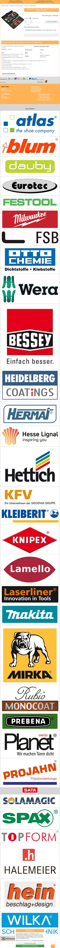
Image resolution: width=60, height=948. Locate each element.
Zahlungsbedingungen (36, 89)
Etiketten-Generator (35, 91)
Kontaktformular (5, 98)
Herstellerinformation (8, 73)
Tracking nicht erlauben (30, 946)
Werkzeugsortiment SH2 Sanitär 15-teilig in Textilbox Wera (42, 30)
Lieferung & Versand (36, 88)
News (2, 95)
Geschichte (4, 96)
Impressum (4, 88)
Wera (41, 52)
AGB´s (2, 89)
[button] (12, 19)
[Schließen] (42, 930)
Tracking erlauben (30, 943)
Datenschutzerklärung (6, 90)
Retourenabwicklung (36, 90)
